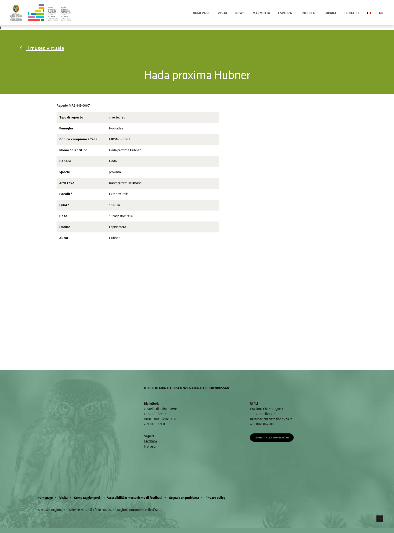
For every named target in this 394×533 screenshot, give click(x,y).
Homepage (201, 12)
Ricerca (308, 12)
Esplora (285, 12)
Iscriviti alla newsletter (272, 437)
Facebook (150, 441)
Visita (222, 12)
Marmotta (261, 12)
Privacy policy (215, 497)
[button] (295, 13)
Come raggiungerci (87, 497)
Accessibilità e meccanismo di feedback (135, 497)
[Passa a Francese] (369, 12)
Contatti (352, 12)
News (239, 12)
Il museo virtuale (45, 47)
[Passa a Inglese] (381, 12)
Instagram (151, 446)
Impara (330, 12)
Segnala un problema (184, 497)
